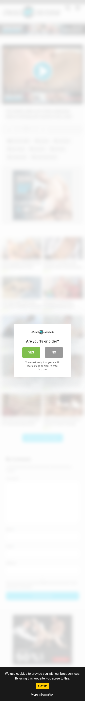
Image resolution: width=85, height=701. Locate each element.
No (54, 352)
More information (42, 694)
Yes (31, 352)
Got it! (42, 686)
